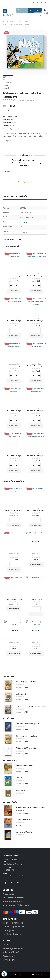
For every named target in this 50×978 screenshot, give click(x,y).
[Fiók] (45, 10)
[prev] (42, 93)
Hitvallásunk (9, 960)
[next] (45, 93)
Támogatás (9, 930)
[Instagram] (45, 2)
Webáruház (8, 894)
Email (8, 172)
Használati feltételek (13, 897)
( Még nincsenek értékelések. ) (24, 100)
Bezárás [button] (44, 975)
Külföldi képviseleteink (14, 926)
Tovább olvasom (37, 564)
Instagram (17, 882)
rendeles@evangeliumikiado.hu (14, 876)
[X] (37, 2)
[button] (5, 11)
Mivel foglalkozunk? (13, 948)
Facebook (5, 882)
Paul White (24, 222)
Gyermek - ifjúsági (15, 129)
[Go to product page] (36, 586)
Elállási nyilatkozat (12, 934)
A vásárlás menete (12, 901)
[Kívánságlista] (40, 14)
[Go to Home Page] (3, 21)
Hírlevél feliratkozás (13, 923)
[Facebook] (33, 2)
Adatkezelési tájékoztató (16, 905)
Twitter (11, 882)
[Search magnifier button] (38, 10)
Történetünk (9, 956)
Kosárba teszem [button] (14, 291)
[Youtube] (41, 2)
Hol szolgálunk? (11, 952)
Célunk (6, 944)
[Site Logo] (8, 15)
